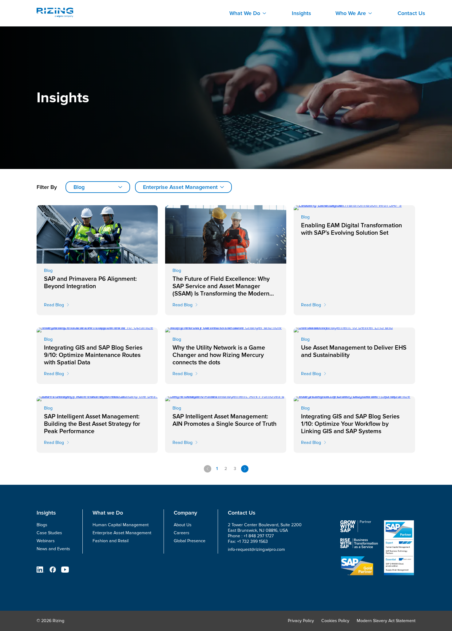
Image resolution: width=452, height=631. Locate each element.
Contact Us (411, 13)
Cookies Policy (335, 620)
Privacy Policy (301, 620)
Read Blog (54, 305)
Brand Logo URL (55, 13)
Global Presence (189, 540)
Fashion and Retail (111, 540)
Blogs (42, 524)
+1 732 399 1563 (252, 541)
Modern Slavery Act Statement (386, 620)
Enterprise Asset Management (122, 532)
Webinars (46, 540)
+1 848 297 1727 (259, 536)
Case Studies (49, 532)
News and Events (53, 548)
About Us (183, 524)
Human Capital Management (121, 524)
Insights (301, 13)
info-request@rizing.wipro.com (256, 549)
